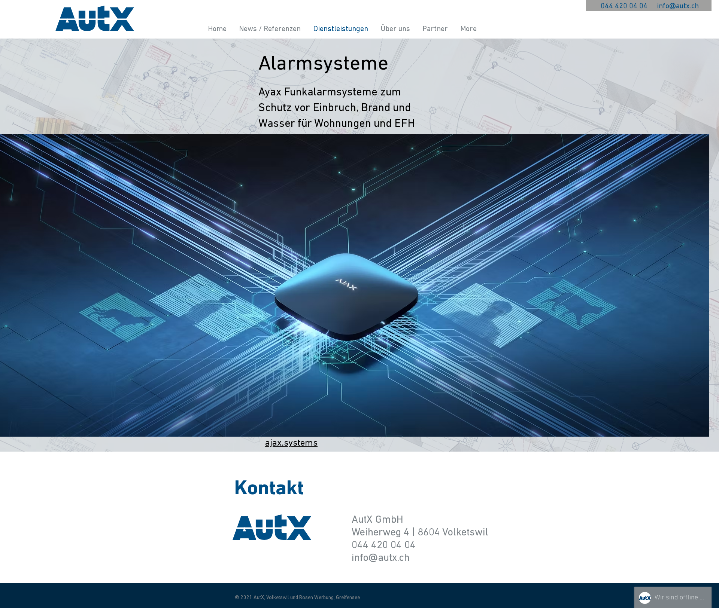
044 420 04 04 (624, 6)
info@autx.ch (678, 6)
